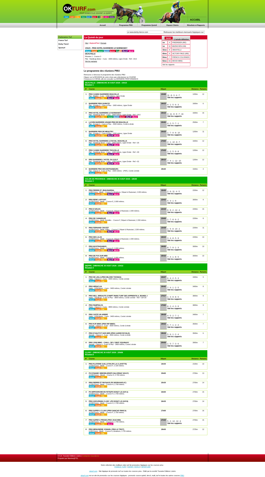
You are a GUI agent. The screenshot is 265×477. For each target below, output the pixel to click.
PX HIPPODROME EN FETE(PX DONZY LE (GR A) (108, 392)
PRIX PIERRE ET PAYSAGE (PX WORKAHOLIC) (107, 382)
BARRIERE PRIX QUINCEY (99, 103)
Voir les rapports (168, 64)
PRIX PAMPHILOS (96, 305)
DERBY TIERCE (134, 467)
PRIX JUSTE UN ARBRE (98, 314)
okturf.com (93, 471)
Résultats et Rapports (196, 25)
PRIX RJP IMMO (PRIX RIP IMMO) (102, 324)
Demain (103, 43)
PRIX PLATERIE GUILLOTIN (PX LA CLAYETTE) (108, 364)
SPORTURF (146, 467)
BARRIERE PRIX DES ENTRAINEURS (103, 169)
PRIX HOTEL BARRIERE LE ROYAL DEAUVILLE (108, 141)
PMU (182, 475)
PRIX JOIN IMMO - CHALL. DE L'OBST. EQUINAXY (109, 342)
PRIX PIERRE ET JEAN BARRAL (101, 190)
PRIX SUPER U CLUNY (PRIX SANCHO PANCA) (107, 411)
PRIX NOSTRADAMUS (97, 246)
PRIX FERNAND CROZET (99, 228)
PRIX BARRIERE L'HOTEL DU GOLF (103, 160)
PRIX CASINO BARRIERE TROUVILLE (104, 150)
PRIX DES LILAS (95, 237)
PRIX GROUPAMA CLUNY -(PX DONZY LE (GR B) (108, 401)
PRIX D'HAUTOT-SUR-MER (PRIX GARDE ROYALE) (109, 333)
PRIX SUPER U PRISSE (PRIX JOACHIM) (105, 420)
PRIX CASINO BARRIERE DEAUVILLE (104, 94)
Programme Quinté (149, 25)
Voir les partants (91, 61)
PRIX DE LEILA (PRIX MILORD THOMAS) (105, 277)
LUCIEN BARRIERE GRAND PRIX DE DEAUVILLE (108, 122)
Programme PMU (126, 25)
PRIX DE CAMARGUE (97, 218)
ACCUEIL (195, 19)
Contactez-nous (88, 456)
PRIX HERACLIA (95, 286)
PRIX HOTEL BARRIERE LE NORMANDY (105, 113)
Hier (86, 43)
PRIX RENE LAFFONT (97, 200)
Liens (97, 456)
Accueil (103, 25)
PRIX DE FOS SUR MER (98, 256)
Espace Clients (173, 25)
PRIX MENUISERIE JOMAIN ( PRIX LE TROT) (106, 429)
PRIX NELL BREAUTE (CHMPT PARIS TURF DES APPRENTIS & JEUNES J (118, 296)
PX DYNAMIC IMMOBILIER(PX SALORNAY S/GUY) (109, 373)
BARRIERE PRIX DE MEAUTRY (101, 131)
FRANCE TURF (120, 467)
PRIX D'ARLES (94, 209)
